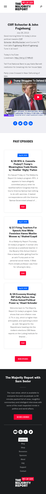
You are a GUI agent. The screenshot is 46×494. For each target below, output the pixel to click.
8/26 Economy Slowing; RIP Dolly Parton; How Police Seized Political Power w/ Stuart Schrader (23, 298)
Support (23, 467)
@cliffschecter (19, 42)
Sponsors (23, 455)
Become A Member (23, 417)
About (23, 459)
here (40, 67)
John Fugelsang (15, 45)
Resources (23, 451)
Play (23, 207)
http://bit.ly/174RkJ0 (23, 57)
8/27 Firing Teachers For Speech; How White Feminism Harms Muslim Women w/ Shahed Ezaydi (23, 232)
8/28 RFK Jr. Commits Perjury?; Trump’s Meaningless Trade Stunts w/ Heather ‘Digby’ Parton (23, 165)
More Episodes (23, 359)
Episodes (23, 439)
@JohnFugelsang (30, 45)
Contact (23, 471)
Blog (23, 443)
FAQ (23, 463)
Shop (23, 447)
